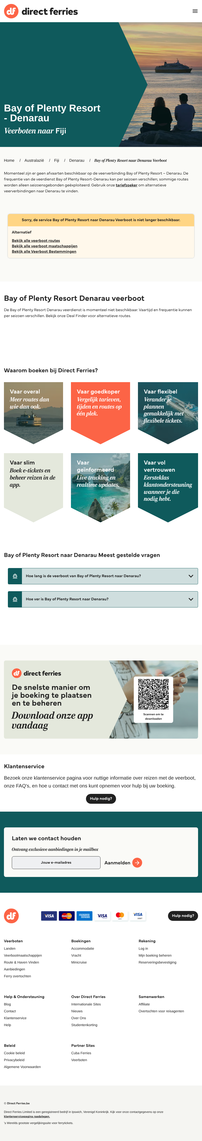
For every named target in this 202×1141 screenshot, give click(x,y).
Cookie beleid (14, 1053)
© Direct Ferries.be (17, 1103)
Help (7, 1025)
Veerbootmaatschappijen (23, 955)
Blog (7, 1004)
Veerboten (79, 1060)
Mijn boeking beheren (155, 955)
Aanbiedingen (14, 969)
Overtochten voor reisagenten (161, 1011)
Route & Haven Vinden (21, 962)
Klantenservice (15, 1018)
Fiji (56, 161)
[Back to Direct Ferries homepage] (41, 11)
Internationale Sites (86, 1004)
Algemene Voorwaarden (22, 1067)
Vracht (76, 955)
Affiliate (144, 1004)
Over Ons (78, 1018)
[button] (103, 576)
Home (9, 161)
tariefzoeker (126, 185)
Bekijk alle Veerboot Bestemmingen (44, 252)
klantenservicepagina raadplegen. (27, 1116)
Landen (10, 948)
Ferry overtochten (17, 976)
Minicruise (79, 962)
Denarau (76, 161)
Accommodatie (82, 948)
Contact (10, 1011)
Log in (143, 948)
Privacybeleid (14, 1060)
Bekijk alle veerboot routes (36, 241)
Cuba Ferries (81, 1053)
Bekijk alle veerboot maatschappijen (44, 246)
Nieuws (77, 1011)
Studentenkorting (84, 1025)
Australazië (34, 161)
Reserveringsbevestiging (157, 962)
